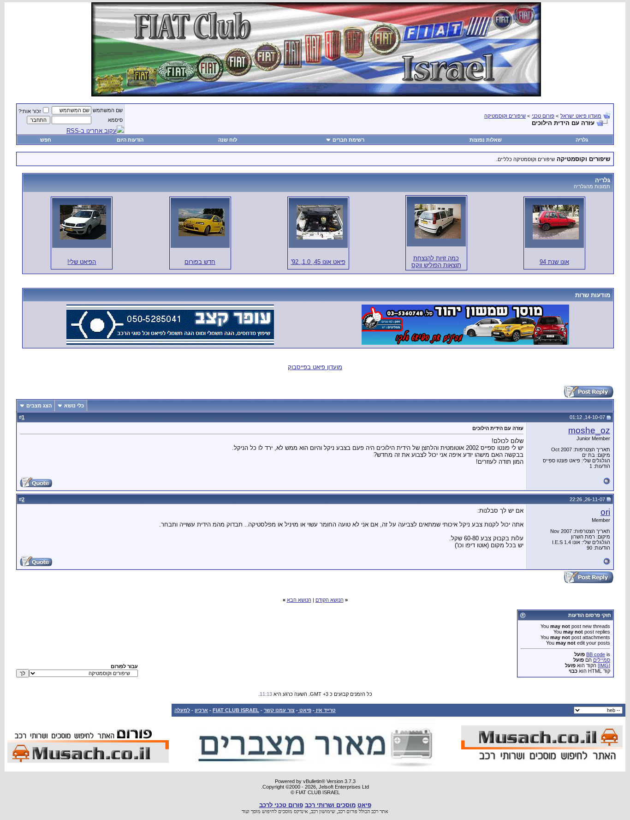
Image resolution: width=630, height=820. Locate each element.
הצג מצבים (39, 405)
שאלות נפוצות (486, 140)
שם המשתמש (108, 110)
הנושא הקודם (329, 600)
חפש (45, 140)
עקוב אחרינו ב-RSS (91, 130)
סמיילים (601, 660)
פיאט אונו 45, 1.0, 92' (318, 261)
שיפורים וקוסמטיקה (505, 116)
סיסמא (115, 120)
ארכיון (201, 710)
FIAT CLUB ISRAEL (236, 710)
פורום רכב (347, 811)
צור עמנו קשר (279, 710)
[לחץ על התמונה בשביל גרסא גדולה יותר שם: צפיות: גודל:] (556, 222)
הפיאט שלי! (81, 261)
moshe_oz (589, 430)
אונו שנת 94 (554, 261)
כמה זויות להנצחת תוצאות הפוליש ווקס (436, 262)
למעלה (182, 710)
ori (605, 512)
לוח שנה (227, 140)
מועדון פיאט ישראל (580, 116)
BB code (595, 654)
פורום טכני (543, 116)
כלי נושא (74, 405)
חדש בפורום (199, 261)
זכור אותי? (29, 111)
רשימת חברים (348, 140)
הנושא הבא (299, 600)
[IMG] (604, 665)
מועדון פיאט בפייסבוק (315, 367)
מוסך (256, 811)
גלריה (582, 140)
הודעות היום (130, 140)
